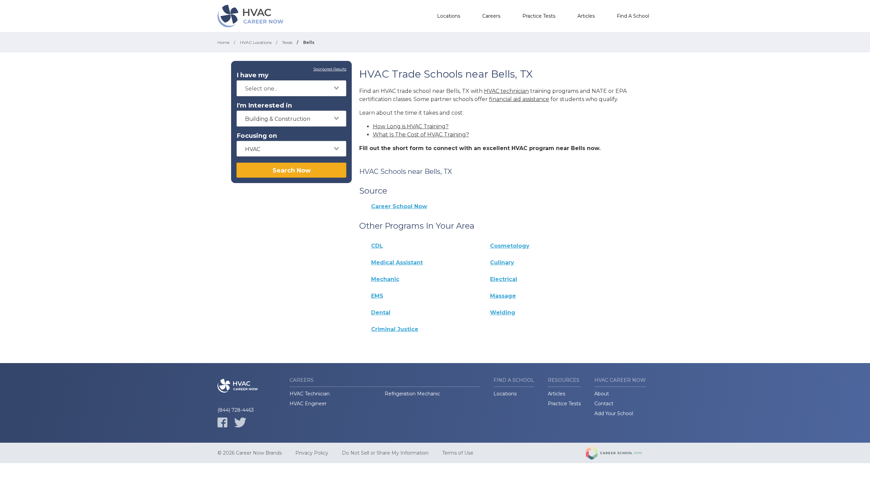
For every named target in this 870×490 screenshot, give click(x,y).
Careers (491, 16)
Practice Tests (538, 16)
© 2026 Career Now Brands (250, 453)
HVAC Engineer (308, 404)
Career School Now (399, 206)
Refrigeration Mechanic (412, 394)
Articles (586, 16)
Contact (603, 404)
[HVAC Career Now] (251, 16)
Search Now (292, 170)
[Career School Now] (619, 453)
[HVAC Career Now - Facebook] (222, 422)
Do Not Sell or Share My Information (385, 453)
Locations (448, 16)
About (601, 394)
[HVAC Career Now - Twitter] (240, 422)
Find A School (633, 16)
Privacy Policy (311, 453)
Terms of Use (457, 453)
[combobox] (291, 88)
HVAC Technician (310, 394)
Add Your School (613, 413)
